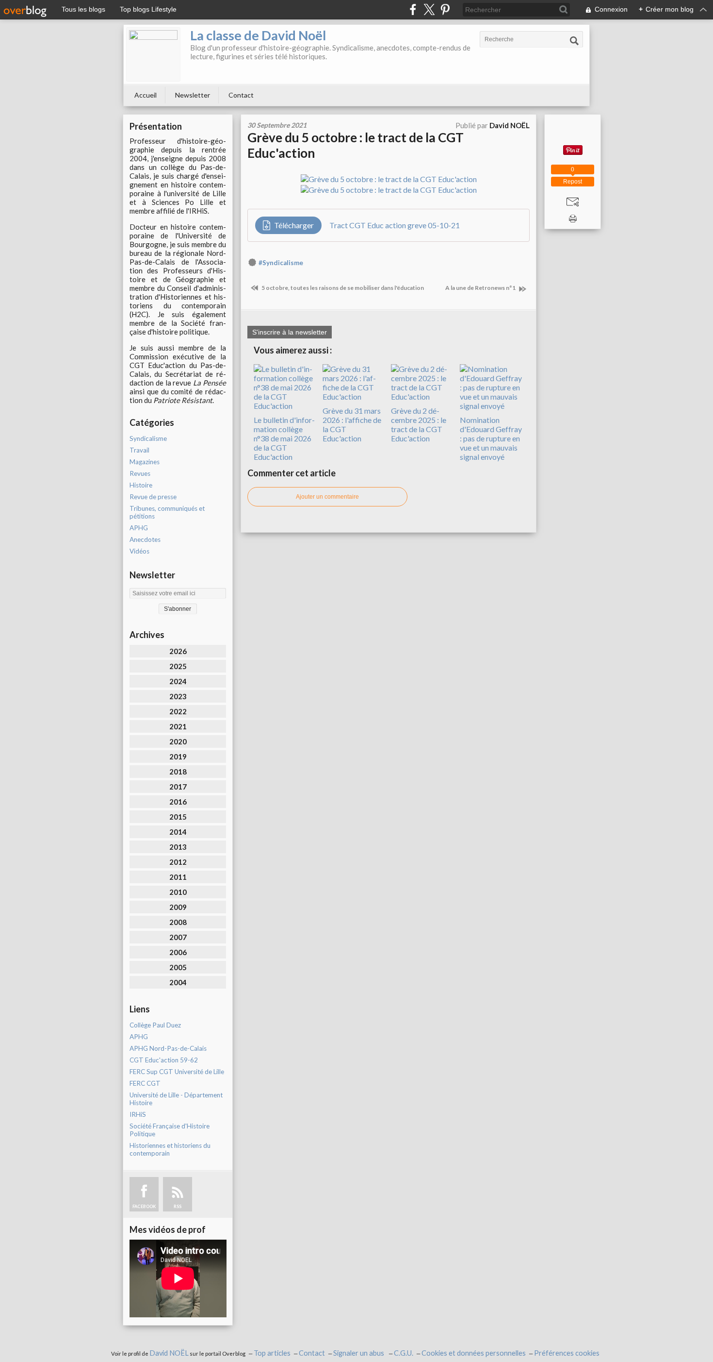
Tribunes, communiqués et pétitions (167, 512)
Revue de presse (153, 497)
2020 (178, 741)
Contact (241, 95)
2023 (178, 696)
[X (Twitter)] (429, 9)
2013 (178, 846)
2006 (178, 952)
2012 (178, 862)
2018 (178, 771)
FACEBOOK (144, 1206)
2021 (178, 726)
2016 (178, 801)
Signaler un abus (359, 1353)
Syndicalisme (148, 438)
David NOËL (169, 1353)
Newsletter (192, 95)
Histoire (141, 485)
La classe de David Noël (258, 35)
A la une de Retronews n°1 (481, 287)
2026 (178, 651)
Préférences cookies (567, 1353)
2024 (178, 681)
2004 (178, 982)
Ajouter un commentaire (327, 496)
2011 (178, 877)
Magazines (145, 462)
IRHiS (138, 1114)
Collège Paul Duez (155, 1025)
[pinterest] (445, 9)
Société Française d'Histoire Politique (170, 1130)
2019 (178, 756)
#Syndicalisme (281, 263)
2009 (178, 907)
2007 (178, 937)
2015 (178, 816)
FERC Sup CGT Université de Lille (177, 1072)
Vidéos (139, 551)
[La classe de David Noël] (153, 54)
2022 (178, 711)
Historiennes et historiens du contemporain (170, 1149)
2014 (178, 831)
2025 (178, 666)
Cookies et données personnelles (473, 1353)
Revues (140, 473)
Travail (139, 450)
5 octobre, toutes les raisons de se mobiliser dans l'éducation (342, 287)
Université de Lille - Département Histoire (176, 1099)
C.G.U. (403, 1353)
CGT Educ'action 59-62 (164, 1060)
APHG (139, 528)
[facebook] (413, 9)
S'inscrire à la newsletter (289, 332)
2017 (178, 786)
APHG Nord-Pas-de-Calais (168, 1048)
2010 (178, 892)
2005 (178, 967)
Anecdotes (145, 539)
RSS (177, 1206)
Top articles (272, 1353)
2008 (178, 922)
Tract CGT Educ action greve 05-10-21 (394, 225)
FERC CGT (145, 1083)
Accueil (145, 95)
